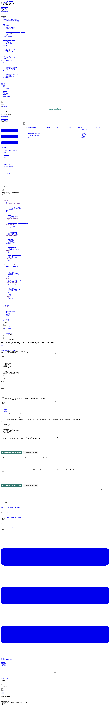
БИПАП (7, 34)
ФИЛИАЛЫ (5, 94)
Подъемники (8, 53)
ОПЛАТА (3, 84)
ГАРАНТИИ (5, 93)
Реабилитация (6, 50)
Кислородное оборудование (12, 67)
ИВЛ (4, 24)
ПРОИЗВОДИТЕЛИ (7, 89)
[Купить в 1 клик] (1, 503)
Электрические (9, 44)
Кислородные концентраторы (9, 29)
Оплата (4, 410)
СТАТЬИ (5, 95)
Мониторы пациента (7, 36)
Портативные (9, 42)
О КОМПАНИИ (6, 88)
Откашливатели (9, 22)
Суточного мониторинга (11, 49)
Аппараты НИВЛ (9, 73)
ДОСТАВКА (3, 85)
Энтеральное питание (10, 69)
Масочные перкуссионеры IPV (12, 21)
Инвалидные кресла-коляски (12, 52)
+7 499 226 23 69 (6, 5)
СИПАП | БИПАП (7, 33)
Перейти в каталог (5, 700)
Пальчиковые (8, 48)
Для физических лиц (31, 452)
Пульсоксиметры (7, 46)
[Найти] (109, 354)
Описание (5, 409)
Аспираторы (8, 65)
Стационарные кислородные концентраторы (15, 32)
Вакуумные (8, 41)
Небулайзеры (6, 45)
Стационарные (9, 43)
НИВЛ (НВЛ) (6, 25)
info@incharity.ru (4, 11)
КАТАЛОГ (3, 17)
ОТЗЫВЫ (5, 92)
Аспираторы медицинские (9, 40)
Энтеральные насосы (10, 28)
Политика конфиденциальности (13, 682)
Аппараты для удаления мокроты (10, 19)
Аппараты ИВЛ (9, 63)
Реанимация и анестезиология (9, 62)
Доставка (5, 411)
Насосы (5, 26)
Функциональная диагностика (9, 70)
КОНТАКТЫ (6, 97)
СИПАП (7, 35)
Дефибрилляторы (7, 56)
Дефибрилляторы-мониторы (12, 57)
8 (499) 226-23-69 (9, 1)
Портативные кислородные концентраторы (15, 30)
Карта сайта (3, 682)
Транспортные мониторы (11, 38)
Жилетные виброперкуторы (12, 74)
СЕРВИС (3, 83)
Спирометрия (6, 58)
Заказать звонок (4, 121)
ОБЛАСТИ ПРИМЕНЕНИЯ (7, 60)
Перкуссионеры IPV (10, 76)
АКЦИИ (5, 91)
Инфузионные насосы (10, 27)
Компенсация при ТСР (11, 54)
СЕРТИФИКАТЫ (7, 96)
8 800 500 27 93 (4, 8)
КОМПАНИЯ (4, 86)
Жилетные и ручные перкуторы (12, 20)
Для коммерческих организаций (11, 452)
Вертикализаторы (9, 51)
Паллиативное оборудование (9, 71)
